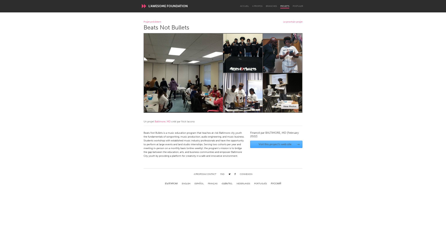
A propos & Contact (205, 174)
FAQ (222, 174)
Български (171, 183)
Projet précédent (152, 22)
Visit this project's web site (279, 144)
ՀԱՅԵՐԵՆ (227, 183)
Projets (284, 6)
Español (199, 183)
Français (212, 183)
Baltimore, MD (163, 121)
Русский (276, 183)
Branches (271, 6)
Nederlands (243, 183)
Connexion (246, 174)
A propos (257, 6)
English (186, 183)
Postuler (298, 6)
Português (260, 183)
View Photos (289, 106)
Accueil (244, 6)
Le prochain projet (292, 22)
